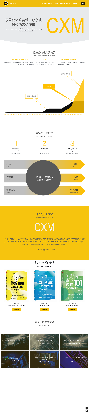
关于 (83, 3)
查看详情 (16, 309)
